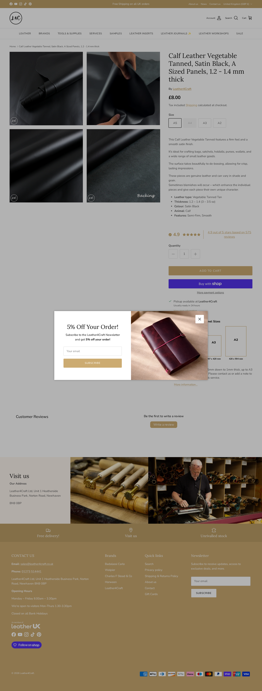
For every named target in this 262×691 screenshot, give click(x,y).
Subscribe (92, 363)
